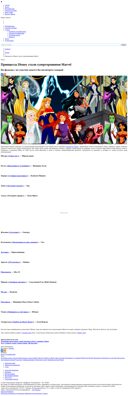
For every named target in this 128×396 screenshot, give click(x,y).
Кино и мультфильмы (8, 354)
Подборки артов (14, 35)
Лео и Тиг (8, 377)
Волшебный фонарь (11, 375)
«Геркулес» (13, 156)
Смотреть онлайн (11, 28)
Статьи (7, 30)
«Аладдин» (14, 232)
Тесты (7, 39)
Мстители (84, 358)
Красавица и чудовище (73, 358)
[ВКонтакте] (2, 74)
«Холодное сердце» (14, 186)
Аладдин (15, 358)
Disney (62, 360)
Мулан (4, 292)
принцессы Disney (72, 146)
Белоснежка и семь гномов (28, 358)
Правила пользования (12, 365)
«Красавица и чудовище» (18, 166)
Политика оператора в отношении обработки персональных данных (24, 393)
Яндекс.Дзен (82, 333)
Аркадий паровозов (11, 370)
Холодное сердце (41, 360)
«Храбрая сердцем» (17, 282)
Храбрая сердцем (53, 360)
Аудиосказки (9, 40)
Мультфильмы (9, 26)
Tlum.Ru (11, 348)
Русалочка (18, 360)
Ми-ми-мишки (10, 374)
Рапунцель (5, 302)
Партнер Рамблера (7, 391)
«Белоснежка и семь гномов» (25, 242)
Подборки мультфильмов (17, 31)
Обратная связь (10, 363)
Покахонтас (6, 272)
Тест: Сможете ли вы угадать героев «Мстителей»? (19, 343)
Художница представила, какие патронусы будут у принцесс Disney (25, 341)
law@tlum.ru (36, 390)
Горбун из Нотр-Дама (51, 358)
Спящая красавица (28, 360)
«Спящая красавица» (17, 176)
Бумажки (8, 372)
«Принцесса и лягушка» (17, 312)
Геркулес (41, 358)
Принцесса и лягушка (109, 358)
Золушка (5, 252)
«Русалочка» (14, 262)
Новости (12, 37)
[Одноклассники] (5, 74)
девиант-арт (26, 333)
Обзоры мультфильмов (16, 33)
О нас (7, 367)
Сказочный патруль (11, 379)
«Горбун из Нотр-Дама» (22, 322)
